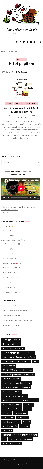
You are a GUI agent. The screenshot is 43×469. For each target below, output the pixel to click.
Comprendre (9, 230)
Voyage (4, 439)
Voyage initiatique (13, 439)
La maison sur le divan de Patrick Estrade (17, 321)
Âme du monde (26, 439)
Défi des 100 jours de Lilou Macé (17, 370)
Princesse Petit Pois (12, 115)
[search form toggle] (41, 42)
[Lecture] (4, 198)
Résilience (8, 422)
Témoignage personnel (19, 435)
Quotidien (6, 413)
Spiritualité (26, 422)
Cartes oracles (8, 361)
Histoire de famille (14, 396)
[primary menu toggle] (3, 43)
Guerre (28, 383)
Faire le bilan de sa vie (11, 379)
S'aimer (9, 103)
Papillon (28, 404)
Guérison (6, 387)
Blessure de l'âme (26, 357)
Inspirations (7, 226)
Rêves (18, 422)
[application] (21, 189)
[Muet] (35, 198)
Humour (24, 400)
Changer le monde (11, 244)
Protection (27, 409)
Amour (17, 340)
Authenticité (11, 353)
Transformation (7, 430)
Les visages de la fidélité (11, 306)
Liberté (18, 404)
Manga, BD (9, 287)
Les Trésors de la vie (21, 29)
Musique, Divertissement (13, 292)
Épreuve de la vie (11, 443)
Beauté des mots (8, 357)
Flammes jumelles (13, 383)
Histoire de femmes (10, 400)
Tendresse (24, 426)
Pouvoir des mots (8, 409)
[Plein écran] (38, 198)
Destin (35, 361)
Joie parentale (8, 405)
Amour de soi (11, 344)
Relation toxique (8, 417)
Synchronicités (9, 426)
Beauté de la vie (28, 353)
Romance (22, 417)
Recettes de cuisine (20, 413)
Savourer (8, 235)
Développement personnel (18, 374)
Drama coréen (8, 366)
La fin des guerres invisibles (12, 316)
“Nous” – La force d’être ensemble (15, 311)
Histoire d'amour (11, 391)
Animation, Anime (11, 267)
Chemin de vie (23, 361)
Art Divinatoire (10, 272)
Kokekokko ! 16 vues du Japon (13, 325)
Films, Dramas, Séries (12, 277)
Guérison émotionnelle (21, 387)
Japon (34, 400)
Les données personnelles (22, 466)
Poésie (18, 409)
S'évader (8, 254)
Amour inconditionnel (13, 348)
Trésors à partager (9, 264)
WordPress (29, 464)
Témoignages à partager (25, 103)
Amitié (7, 340)
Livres (7, 282)
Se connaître (9, 259)
